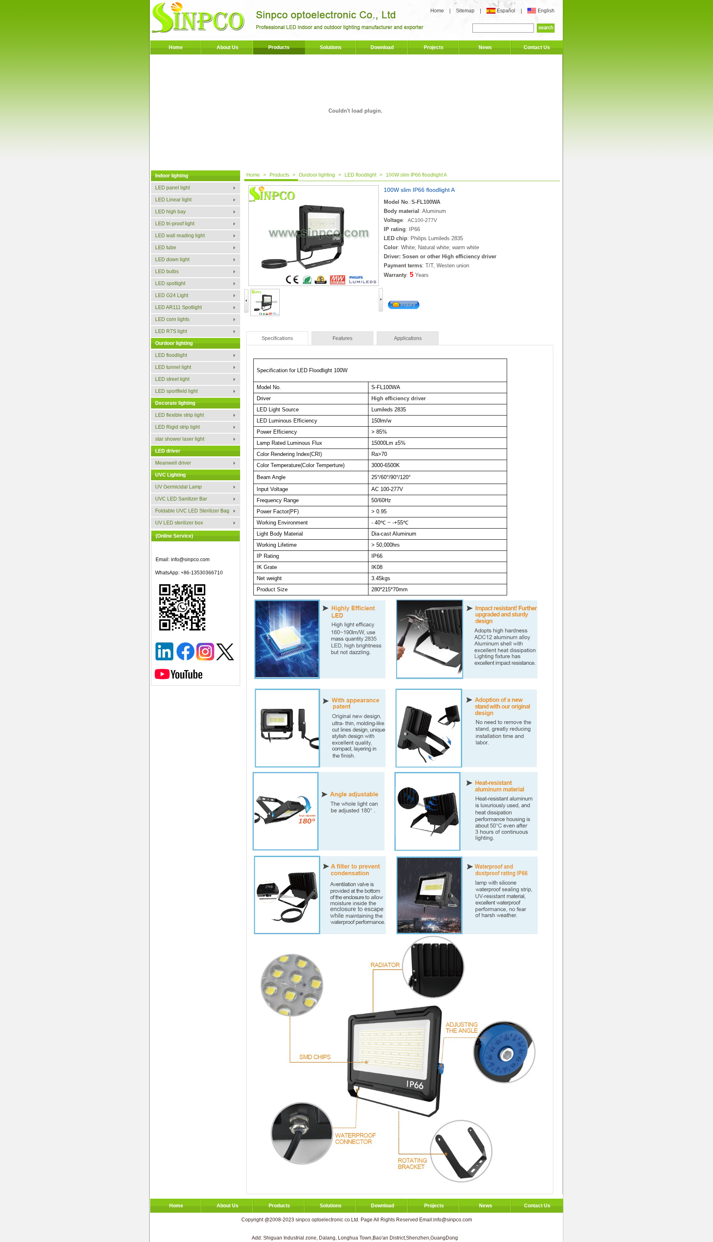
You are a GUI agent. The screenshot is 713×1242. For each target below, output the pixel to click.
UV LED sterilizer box (179, 523)
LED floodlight (171, 355)
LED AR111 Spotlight (178, 307)
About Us (227, 47)
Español (507, 11)
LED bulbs (167, 271)
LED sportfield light (176, 391)
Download (382, 47)
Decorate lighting (175, 403)
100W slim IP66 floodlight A (416, 175)
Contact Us (537, 47)
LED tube (165, 247)
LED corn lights (172, 319)
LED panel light (172, 188)
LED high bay (170, 212)
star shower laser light (179, 439)
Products (279, 47)
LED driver (167, 451)
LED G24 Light (171, 295)
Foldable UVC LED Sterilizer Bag (192, 511)
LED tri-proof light (174, 224)
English (546, 11)
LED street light (172, 379)
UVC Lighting (170, 475)
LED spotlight (170, 283)
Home (437, 11)
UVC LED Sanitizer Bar (181, 499)
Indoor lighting (171, 176)
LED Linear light (173, 200)
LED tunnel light (173, 367)
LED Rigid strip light (177, 427)
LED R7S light (171, 331)
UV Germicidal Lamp (178, 487)
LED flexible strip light (179, 415)
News (485, 47)
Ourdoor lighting (174, 343)
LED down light (172, 259)
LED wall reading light (180, 235)
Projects (434, 47)
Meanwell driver (173, 463)
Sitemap (466, 11)
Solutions (331, 47)
